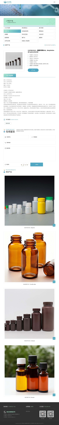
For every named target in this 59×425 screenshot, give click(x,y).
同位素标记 (24, 27)
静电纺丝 (41, 31)
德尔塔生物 (28, 411)
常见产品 (50, 45)
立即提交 (36, 164)
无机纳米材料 (25, 31)
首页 (47, 45)
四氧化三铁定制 (25, 40)
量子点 (23, 37)
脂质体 (40, 37)
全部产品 (7, 31)
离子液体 (41, 27)
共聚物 (6, 34)
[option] (14, 60)
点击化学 (41, 34)
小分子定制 (7, 27)
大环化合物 (7, 40)
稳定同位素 (8, 123)
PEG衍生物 (24, 34)
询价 (34, 70)
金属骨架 (7, 37)
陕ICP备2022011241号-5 (39, 423)
